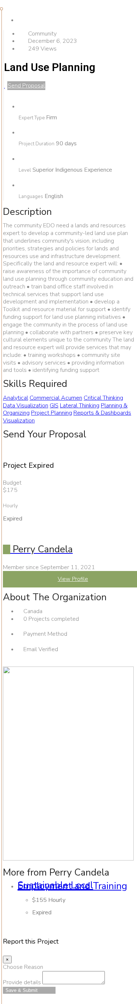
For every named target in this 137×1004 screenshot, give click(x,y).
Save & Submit (21, 990)
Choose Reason (23, 967)
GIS (54, 406)
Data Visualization (25, 406)
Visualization (19, 421)
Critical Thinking (103, 398)
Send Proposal (26, 86)
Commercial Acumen (56, 398)
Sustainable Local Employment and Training (72, 886)
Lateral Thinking (79, 406)
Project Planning (51, 413)
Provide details (22, 982)
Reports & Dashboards (102, 413)
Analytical (15, 398)
